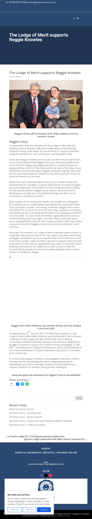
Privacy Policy (64, 516)
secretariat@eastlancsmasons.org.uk (40, 2)
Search (79, 398)
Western (19, 76)
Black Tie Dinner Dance (21, 409)
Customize (15, 510)
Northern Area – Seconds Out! (25, 413)
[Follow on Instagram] (53, 9)
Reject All (29, 510)
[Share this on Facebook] (17, 384)
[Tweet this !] (22, 384)
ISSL (55, 516)
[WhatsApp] (27, 384)
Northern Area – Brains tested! (25, 416)
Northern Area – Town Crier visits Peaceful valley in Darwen (40, 420)
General (12, 76)
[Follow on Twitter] (46, 475)
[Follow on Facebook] (44, 9)
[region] (29, 503)
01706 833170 (16, 2)
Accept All (43, 510)
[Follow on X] (49, 9)
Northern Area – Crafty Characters (27, 424)
